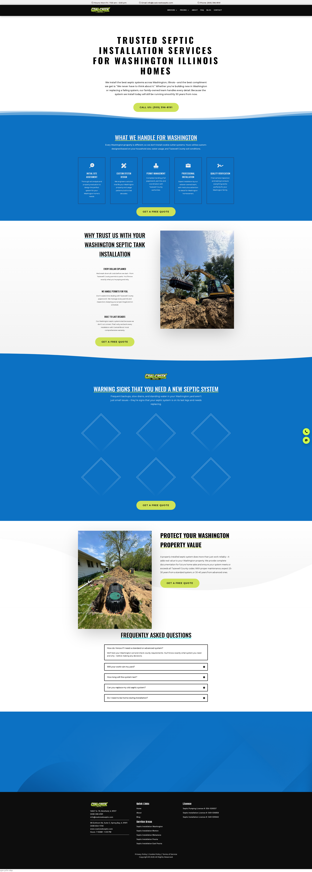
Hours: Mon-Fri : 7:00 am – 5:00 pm (110, 3)
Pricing (183, 10)
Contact (218, 10)
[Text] (306, 440)
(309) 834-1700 (96, 826)
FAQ (202, 10)
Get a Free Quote (156, 211)
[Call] (306, 431)
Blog (208, 10)
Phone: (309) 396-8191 (210, 3)
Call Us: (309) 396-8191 (156, 107)
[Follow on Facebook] (154, 779)
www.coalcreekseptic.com (101, 829)
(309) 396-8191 (96, 814)
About (195, 10)
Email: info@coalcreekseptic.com (157, 3)
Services (171, 10)
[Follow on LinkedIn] (158, 779)
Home (138, 808)
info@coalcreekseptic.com (101, 817)
